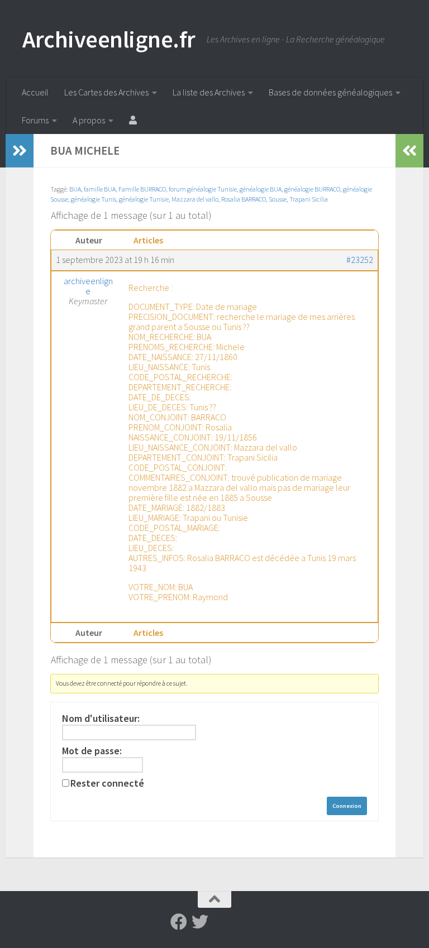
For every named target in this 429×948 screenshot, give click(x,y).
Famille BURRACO (142, 189)
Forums (35, 120)
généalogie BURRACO (312, 189)
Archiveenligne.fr (109, 39)
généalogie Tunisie (144, 199)
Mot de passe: (92, 751)
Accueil (35, 92)
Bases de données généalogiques (330, 92)
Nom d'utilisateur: (101, 719)
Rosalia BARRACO (243, 199)
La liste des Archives (209, 92)
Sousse (278, 199)
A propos (89, 120)
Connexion (346, 806)
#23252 (359, 260)
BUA (75, 189)
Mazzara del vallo (194, 199)
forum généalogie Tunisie (203, 189)
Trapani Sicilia (308, 199)
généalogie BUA (261, 189)
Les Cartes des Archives (106, 92)
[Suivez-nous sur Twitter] (200, 921)
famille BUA (100, 189)
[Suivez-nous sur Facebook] (178, 921)
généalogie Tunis (93, 199)
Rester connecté (107, 783)
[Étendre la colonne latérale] (20, 150)
